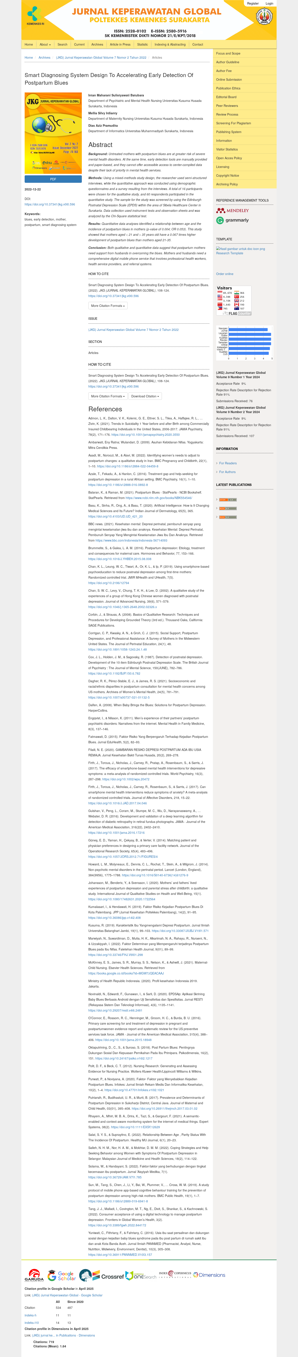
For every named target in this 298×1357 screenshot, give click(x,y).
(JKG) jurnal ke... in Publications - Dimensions (63, 1335)
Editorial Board (226, 97)
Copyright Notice (227, 175)
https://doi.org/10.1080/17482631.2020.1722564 (121, 899)
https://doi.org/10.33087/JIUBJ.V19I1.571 (180, 930)
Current (79, 44)
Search (62, 44)
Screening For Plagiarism (233, 123)
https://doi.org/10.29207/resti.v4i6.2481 (115, 1010)
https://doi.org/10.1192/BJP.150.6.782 (114, 673)
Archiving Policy (227, 184)
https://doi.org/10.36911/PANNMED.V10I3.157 (120, 1254)
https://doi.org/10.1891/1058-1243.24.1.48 (117, 649)
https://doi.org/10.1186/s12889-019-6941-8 (118, 1201)
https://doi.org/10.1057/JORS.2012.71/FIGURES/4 (123, 856)
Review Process (227, 114)
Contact (197, 44)
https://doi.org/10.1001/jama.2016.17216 (116, 832)
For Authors (227, 472)
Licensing (222, 166)
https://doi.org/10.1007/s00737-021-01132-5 (119, 697)
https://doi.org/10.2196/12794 (108, 583)
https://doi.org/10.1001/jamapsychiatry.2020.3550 (145, 434)
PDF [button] (53, 179)
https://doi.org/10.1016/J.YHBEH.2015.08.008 (119, 559)
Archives (97, 44)
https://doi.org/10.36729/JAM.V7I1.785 (115, 1177)
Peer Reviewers (227, 105)
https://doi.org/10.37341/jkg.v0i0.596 (50, 204)
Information (224, 140)
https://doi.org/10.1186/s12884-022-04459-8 (127, 466)
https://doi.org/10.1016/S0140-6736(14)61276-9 (155, 875)
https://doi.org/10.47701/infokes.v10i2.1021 (134, 1090)
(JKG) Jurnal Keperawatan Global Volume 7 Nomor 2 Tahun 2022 (101, 57)
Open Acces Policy (229, 158)
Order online (224, 274)
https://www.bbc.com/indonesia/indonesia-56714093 (131, 540)
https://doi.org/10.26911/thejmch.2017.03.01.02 (164, 1108)
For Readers (228, 463)
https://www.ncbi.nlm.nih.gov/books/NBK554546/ (159, 498)
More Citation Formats (107, 305)
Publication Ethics (228, 88)
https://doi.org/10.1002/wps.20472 (125, 779)
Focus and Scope (228, 53)
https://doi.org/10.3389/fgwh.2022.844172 (117, 1225)
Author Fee (224, 70)
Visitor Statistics (227, 149)
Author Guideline (227, 62)
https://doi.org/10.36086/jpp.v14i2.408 (114, 917)
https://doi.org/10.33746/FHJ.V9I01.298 (115, 954)
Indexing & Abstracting (170, 44)
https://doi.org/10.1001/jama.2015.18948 (123, 1039)
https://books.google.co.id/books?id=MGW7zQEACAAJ (126, 973)
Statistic (142, 44)
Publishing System (228, 132)
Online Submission (229, 79)
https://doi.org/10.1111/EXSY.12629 (135, 1127)
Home (29, 44)
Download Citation (144, 396)
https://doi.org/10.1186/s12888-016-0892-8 (118, 484)
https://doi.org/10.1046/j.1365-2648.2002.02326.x (122, 607)
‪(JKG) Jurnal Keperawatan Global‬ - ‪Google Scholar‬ (67, 1295)
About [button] (44, 44)
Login (269, 3)
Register (253, 3)
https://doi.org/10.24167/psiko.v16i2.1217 (123, 1058)
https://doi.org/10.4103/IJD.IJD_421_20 (115, 516)
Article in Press (120, 44)
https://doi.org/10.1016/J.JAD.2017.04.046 (117, 803)
